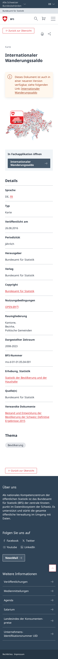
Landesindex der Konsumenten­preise (23, 620)
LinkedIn (29, 547)
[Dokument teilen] (49, 33)
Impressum (19, 654)
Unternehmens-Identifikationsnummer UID (21, 634)
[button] (52, 568)
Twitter (30, 540)
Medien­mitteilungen (16, 591)
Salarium (9, 609)
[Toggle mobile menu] (53, 19)
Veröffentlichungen (16, 582)
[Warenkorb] (43, 18)
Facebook (13, 540)
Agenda (8, 600)
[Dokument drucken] (42, 33)
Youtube (12, 547)
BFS (12, 19)
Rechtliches (8, 654)
